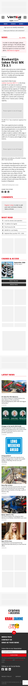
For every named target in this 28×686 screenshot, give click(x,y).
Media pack (14, 284)
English (11, 20)
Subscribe (14, 655)
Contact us (7, 640)
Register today (9, 205)
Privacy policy (7, 676)
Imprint (18, 676)
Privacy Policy (8, 660)
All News (22, 37)
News (5, 24)
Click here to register (13, 50)
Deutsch (16, 20)
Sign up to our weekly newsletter (14, 27)
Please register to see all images (12, 111)
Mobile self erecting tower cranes (10, 185)
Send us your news (10, 643)
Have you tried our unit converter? (14, 30)
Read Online (14, 281)
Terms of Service (19, 660)
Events (13, 24)
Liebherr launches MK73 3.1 (10, 83)
